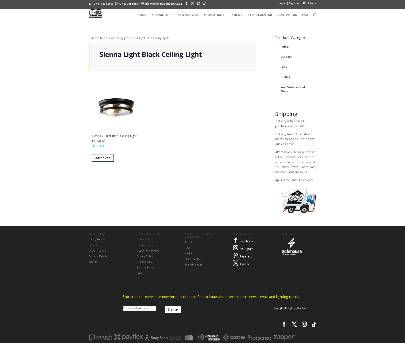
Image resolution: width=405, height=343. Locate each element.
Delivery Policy (145, 245)
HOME (142, 15)
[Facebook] (186, 4)
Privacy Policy (145, 256)
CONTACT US (287, 15)
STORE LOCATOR (260, 15)
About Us (190, 242)
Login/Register (97, 239)
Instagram (247, 249)
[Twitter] (235, 263)
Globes (285, 77)
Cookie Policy (144, 261)
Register (294, 3)
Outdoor (286, 57)
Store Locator (193, 259)
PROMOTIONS (214, 15)
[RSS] (204, 4)
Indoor (285, 46)
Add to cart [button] (103, 158)
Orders (93, 245)
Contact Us (143, 239)
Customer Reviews (148, 250)
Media (188, 253)
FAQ (305, 15)
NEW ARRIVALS (187, 15)
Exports (189, 270)
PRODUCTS (160, 15)
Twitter (244, 264)
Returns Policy (145, 267)
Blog (187, 247)
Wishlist (93, 261)
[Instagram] (198, 4)
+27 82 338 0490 (128, 3)
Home (92, 38)
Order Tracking (98, 250)
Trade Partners (193, 264)
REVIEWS (236, 15)
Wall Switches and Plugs (293, 89)
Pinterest (246, 256)
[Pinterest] (235, 255)
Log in (282, 3)
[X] (192, 4)
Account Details (98, 256)
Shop (102, 38)
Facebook (246, 241)
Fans (284, 67)
